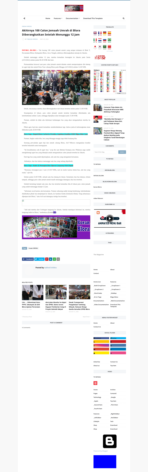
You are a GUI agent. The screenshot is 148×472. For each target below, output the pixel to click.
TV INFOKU (97, 164)
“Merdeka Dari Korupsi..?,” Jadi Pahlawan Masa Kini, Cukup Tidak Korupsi (113, 121)
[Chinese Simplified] (110, 49)
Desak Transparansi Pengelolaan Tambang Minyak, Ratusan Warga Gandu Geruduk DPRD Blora (79, 305)
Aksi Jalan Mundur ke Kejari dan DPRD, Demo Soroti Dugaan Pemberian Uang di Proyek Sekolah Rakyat (56, 305)
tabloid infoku (32, 39)
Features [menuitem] (57, 18)
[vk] (118, 345)
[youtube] (101, 349)
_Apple (96, 401)
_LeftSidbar (97, 418)
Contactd (113, 393)
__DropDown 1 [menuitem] (115, 286)
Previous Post (27, 317)
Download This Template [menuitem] (93, 18)
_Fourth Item (98, 409)
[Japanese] (96, 49)
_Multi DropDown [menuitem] (100, 286)
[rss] (101, 341)
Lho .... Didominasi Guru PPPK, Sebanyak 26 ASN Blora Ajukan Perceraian (31, 304)
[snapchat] (101, 352)
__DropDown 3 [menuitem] (115, 289)
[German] (105, 35)
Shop (95, 425)
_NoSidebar (114, 418)
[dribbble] (118, 352)
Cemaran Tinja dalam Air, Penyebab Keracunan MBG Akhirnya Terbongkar (113, 109)
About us (96, 366)
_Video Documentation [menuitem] (101, 305)
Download (113, 425)
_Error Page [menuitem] (97, 297)
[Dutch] (100, 42)
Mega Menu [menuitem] (114, 297)
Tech (111, 421)
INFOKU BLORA (99, 176)
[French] (100, 35)
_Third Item (114, 405)
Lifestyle (96, 421)
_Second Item (98, 405)
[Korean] (100, 49)
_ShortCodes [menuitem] (98, 293)
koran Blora (98, 187)
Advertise (97, 362)
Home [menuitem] (48, 18)
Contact (96, 273)
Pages (95, 393)
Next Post (86, 317)
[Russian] (105, 42)
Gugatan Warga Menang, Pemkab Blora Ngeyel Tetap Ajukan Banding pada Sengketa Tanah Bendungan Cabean (114, 135)
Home (96, 270)
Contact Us (97, 327)
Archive (112, 390)
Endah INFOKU (27, 26)
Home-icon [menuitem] (97, 282)
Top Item (113, 366)
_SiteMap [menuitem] (113, 293)
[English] (96, 35)
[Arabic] (105, 49)
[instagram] (101, 312)
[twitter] (118, 338)
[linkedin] (118, 349)
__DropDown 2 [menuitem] (98, 289)
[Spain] (110, 35)
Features (96, 414)
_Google (113, 397)
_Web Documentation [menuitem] (117, 301)
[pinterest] (118, 312)
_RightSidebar (115, 414)
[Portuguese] (110, 42)
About (112, 270)
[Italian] (96, 42)
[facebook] (101, 338)
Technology (97, 397)
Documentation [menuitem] (72, 18)
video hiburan (98, 198)
